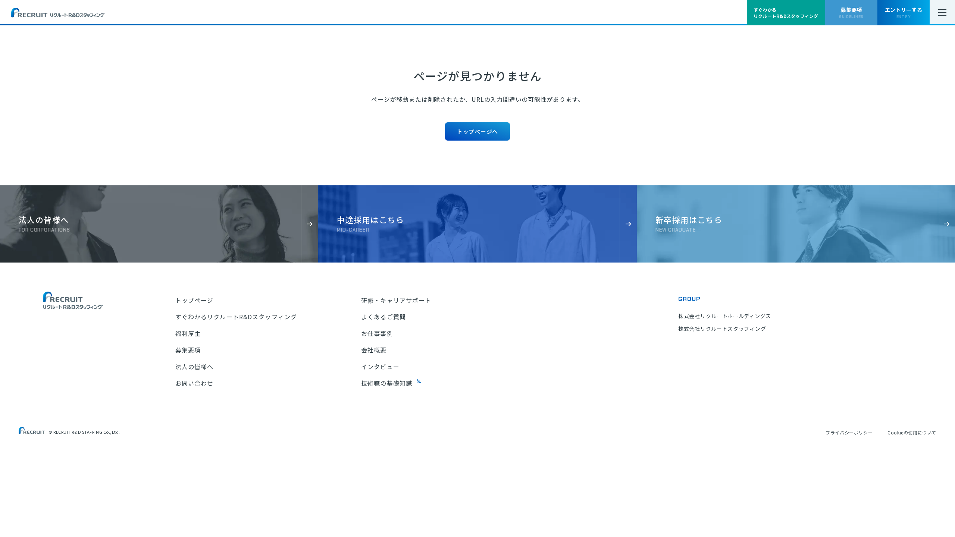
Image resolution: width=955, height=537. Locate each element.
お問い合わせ (194, 383)
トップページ (194, 300)
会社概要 (373, 350)
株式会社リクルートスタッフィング (722, 328)
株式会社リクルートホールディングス (724, 316)
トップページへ (477, 131)
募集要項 (188, 350)
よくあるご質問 (383, 317)
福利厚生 (188, 333)
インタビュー (380, 366)
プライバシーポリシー (849, 432)
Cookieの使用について (911, 432)
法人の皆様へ (194, 366)
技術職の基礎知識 (386, 383)
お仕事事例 (377, 333)
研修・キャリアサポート (396, 300)
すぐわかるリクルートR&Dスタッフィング (236, 317)
